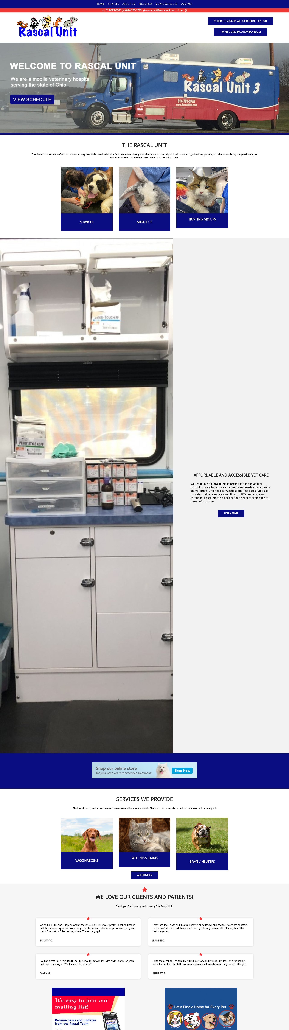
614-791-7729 (134, 10)
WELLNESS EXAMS (145, 858)
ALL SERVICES (144, 875)
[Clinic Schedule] (144, 87)
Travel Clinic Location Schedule (240, 31)
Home (100, 3)
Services (113, 3)
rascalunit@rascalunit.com (160, 10)
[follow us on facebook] (178, 10)
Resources (145, 3)
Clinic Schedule (166, 3)
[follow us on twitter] (181, 10)
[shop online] (144, 770)
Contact (186, 3)
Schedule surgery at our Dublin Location (240, 21)
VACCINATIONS (86, 860)
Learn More (231, 513)
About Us (128, 3)
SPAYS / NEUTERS (202, 862)
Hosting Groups (202, 219)
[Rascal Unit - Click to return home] (48, 26)
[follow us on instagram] (186, 10)
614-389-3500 (113, 10)
